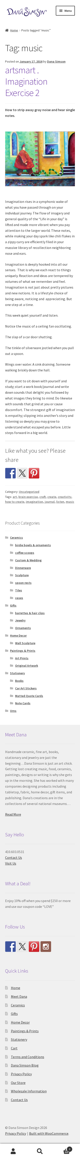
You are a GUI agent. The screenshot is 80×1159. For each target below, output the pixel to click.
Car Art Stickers (26, 688)
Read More (13, 814)
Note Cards (22, 703)
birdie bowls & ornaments (33, 545)
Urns (13, 711)
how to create (14, 502)
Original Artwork (26, 666)
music (70, 502)
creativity (64, 497)
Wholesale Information (29, 1091)
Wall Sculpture (25, 643)
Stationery (17, 673)
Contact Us (13, 857)
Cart (14, 1048)
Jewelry (20, 620)
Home (14, 30)
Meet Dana (19, 996)
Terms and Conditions (27, 1057)
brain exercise (28, 497)
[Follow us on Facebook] (10, 946)
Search (40, 1151)
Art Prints (21, 658)
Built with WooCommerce (48, 1133)
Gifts (13, 605)
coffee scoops (24, 553)
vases (19, 598)
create (51, 497)
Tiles (18, 590)
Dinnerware (23, 568)
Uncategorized (29, 492)
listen (60, 502)
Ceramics (16, 538)
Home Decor (18, 635)
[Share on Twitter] (22, 473)
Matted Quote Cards (29, 696)
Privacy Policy (21, 1074)
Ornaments (23, 628)
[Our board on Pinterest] (34, 946)
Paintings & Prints (22, 651)
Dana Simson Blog (25, 1065)
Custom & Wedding (28, 560)
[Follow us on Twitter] (22, 946)
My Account (13, 1151)
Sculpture (22, 575)
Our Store (18, 1082)
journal (50, 502)
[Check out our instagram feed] (45, 946)
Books (19, 681)
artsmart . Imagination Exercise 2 (26, 81)
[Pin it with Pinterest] (34, 473)
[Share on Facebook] (10, 473)
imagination (34, 502)
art (15, 497)
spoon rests (23, 583)
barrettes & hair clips (30, 613)
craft (42, 497)
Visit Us (10, 863)
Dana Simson (56, 61)
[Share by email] (45, 473)
